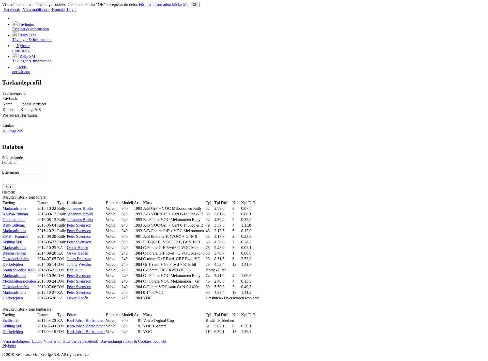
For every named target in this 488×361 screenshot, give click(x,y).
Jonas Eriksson (79, 259)
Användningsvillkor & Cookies (125, 341)
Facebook (11, 9)
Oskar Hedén (77, 247)
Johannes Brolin (80, 208)
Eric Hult (74, 270)
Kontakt (58, 9)
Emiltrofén (11, 320)
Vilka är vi (51, 341)
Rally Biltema (14, 225)
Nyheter (9, 346)
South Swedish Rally (19, 270)
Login (71, 9)
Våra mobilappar (36, 9)
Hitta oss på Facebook (80, 341)
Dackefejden (13, 264)
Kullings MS (13, 131)
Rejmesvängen (14, 253)
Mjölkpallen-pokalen (19, 281)
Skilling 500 (12, 242)
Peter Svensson (79, 225)
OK (195, 5)
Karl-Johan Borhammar (86, 320)
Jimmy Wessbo (79, 264)
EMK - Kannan (15, 236)
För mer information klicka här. (164, 4)
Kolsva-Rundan (15, 214)
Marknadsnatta (14, 208)
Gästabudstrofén (16, 259)
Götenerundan (14, 219)
